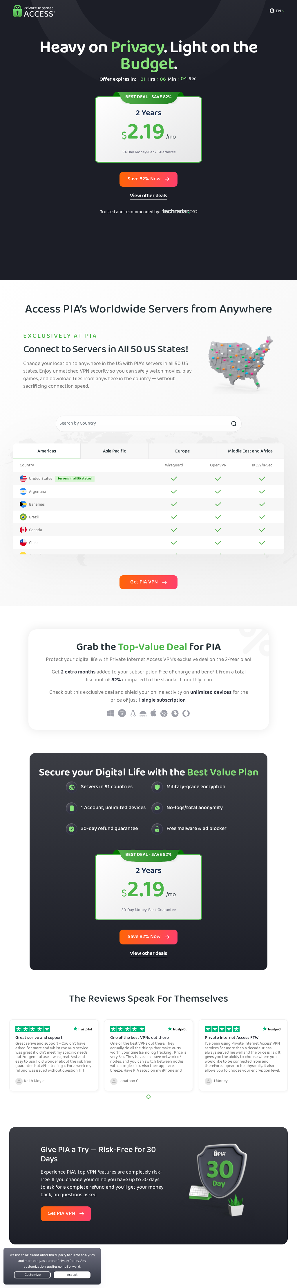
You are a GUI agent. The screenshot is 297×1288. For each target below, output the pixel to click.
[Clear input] (233, 423)
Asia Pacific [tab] (114, 452)
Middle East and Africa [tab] (250, 452)
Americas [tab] (46, 452)
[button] (148, 1097)
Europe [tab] (182, 452)
